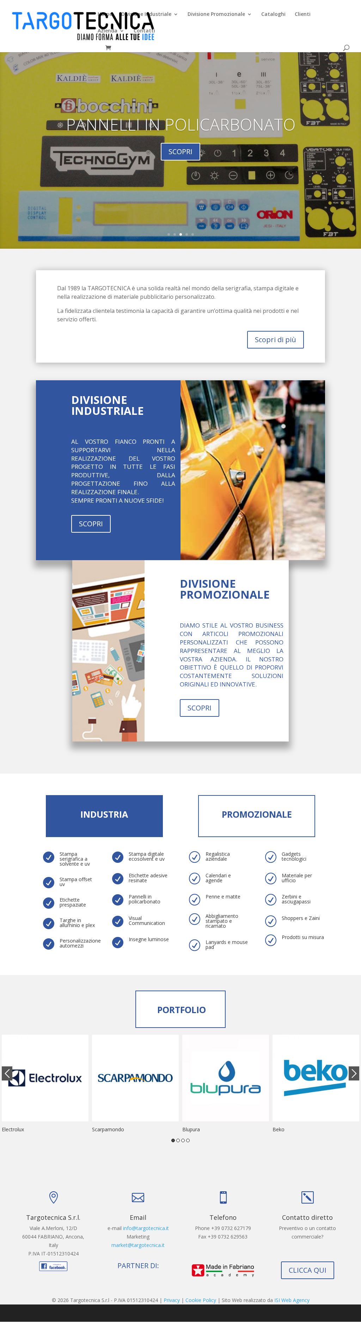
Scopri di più (275, 339)
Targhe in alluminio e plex (77, 922)
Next (354, 1073)
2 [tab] (178, 1140)
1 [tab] (173, 1140)
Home (105, 14)
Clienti (303, 14)
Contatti (144, 31)
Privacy (172, 1300)
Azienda (107, 31)
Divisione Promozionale (216, 14)
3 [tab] (183, 1140)
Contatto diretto (307, 1217)
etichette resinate (180, 135)
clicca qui (307, 1270)
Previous (7, 1073)
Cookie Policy (200, 1300)
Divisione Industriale (146, 14)
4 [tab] (188, 1140)
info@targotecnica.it (146, 1228)
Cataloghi (273, 14)
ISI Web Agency (292, 1300)
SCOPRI (91, 523)
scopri (180, 162)
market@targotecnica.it (138, 1245)
